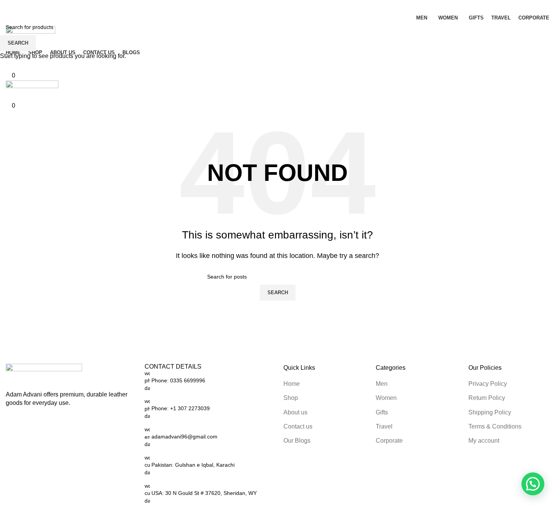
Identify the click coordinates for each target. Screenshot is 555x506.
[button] (532, 483)
